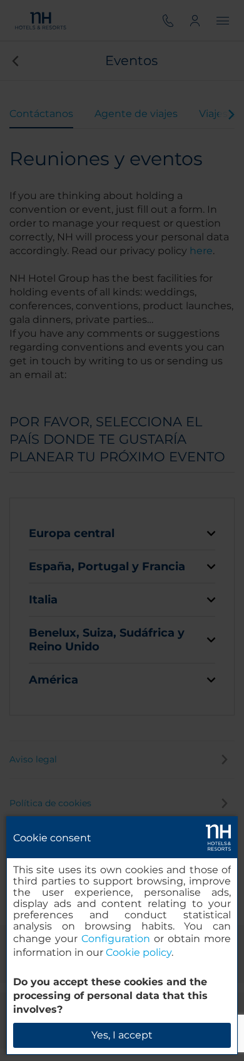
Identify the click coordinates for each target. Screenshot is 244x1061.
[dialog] (122, 935)
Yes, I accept (122, 1035)
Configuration (115, 939)
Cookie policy (138, 952)
